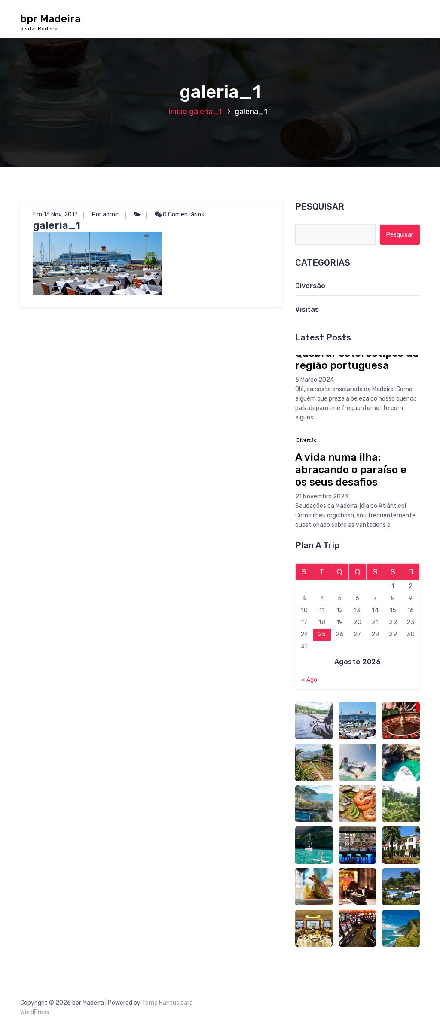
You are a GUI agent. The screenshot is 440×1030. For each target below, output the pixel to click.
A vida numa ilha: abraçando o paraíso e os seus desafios (350, 396)
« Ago (309, 680)
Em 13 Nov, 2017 (55, 214)
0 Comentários (183, 214)
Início (177, 111)
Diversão (310, 286)
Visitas (307, 309)
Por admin (106, 214)
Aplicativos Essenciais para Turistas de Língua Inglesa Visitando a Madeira (354, 519)
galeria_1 (205, 111)
